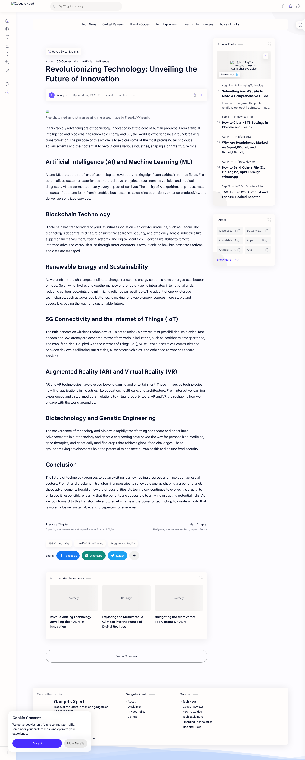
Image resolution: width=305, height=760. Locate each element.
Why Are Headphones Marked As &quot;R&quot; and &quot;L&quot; (245, 147)
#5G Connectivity (59, 543)
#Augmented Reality (122, 543)
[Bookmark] (284, 6)
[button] (291, 6)
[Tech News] (89, 24)
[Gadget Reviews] (113, 24)
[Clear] (118, 6)
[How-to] (242, 117)
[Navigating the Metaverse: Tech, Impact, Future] (179, 598)
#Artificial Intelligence (90, 543)
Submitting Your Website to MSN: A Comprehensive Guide (245, 93)
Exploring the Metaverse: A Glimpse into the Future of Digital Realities (122, 621)
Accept (37, 743)
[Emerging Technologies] (198, 24)
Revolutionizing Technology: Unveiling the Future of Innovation (71, 621)
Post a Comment (126, 656)
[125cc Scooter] (247, 186)
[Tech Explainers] (166, 24)
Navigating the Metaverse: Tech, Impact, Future (175, 619)
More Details (75, 743)
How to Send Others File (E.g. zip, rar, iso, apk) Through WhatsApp (244, 172)
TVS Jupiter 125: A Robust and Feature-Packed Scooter (245, 194)
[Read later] (194, 95)
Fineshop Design (126, 738)
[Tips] (250, 117)
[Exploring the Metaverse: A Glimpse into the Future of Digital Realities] (126, 598)
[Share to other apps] (134, 555)
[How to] (250, 161)
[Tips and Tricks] (229, 24)
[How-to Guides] (140, 24)
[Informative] (244, 137)
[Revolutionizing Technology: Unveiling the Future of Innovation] (74, 598)
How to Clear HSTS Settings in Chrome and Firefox (245, 125)
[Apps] (241, 161)
